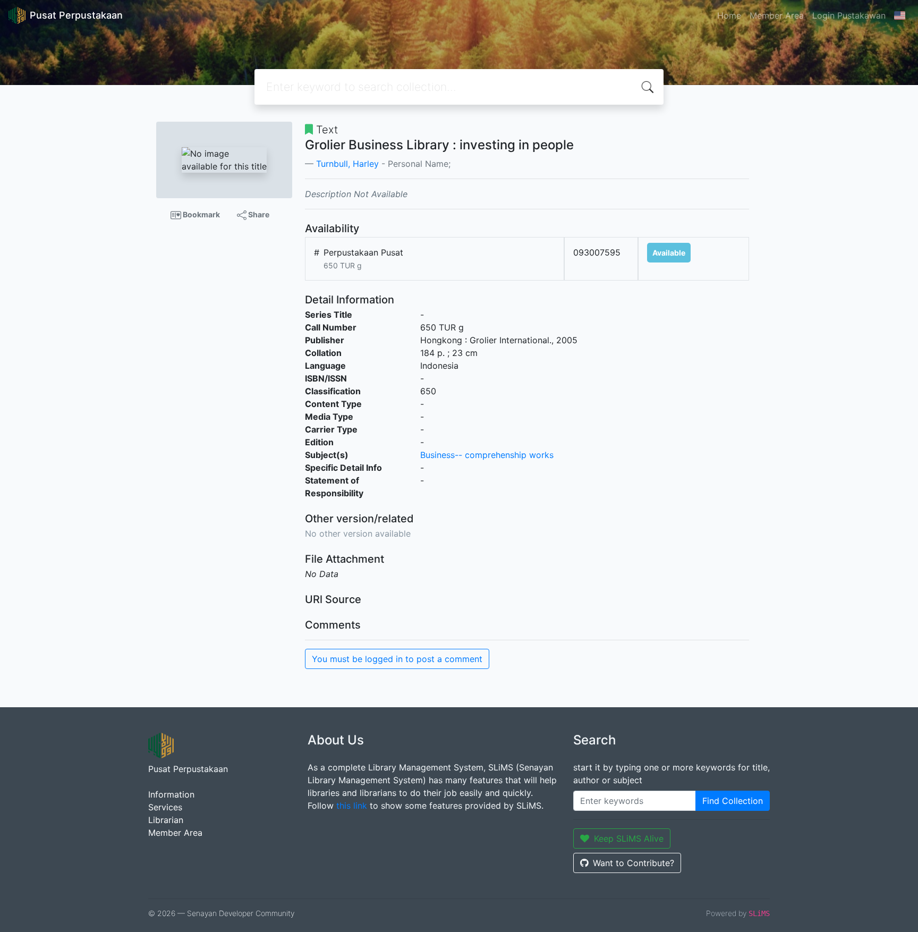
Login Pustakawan (849, 15)
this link (351, 805)
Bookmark (200, 214)
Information (171, 794)
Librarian (165, 820)
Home (729, 15)
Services (165, 807)
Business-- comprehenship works (487, 455)
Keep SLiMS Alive (629, 838)
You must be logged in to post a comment (397, 659)
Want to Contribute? (633, 863)
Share (257, 214)
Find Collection (732, 800)
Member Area (777, 15)
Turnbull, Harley (347, 163)
